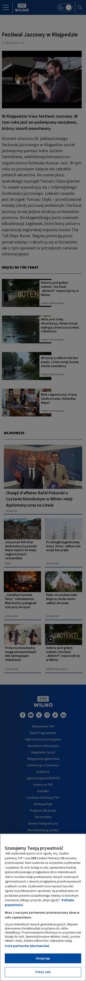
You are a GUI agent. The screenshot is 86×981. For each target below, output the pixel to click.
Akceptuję (43, 958)
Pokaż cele (43, 972)
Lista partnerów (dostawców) (27, 946)
